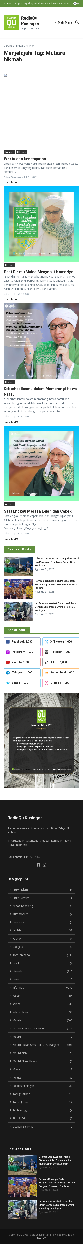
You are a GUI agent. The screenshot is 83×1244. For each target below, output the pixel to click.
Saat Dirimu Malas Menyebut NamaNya (38, 271)
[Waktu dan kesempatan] (41, 111)
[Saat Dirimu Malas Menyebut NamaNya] (41, 224)
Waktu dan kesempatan (25, 158)
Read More (11, 182)
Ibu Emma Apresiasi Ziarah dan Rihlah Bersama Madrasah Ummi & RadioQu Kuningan (55, 607)
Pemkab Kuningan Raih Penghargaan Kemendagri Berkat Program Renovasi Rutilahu (56, 584)
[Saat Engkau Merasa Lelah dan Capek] (41, 463)
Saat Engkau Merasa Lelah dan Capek (38, 511)
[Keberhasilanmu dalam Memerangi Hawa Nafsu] (41, 341)
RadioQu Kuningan (30, 20)
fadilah (9, 152)
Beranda (9, 45)
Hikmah (21, 152)
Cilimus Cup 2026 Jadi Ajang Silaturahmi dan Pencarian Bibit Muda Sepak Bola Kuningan (57, 562)
